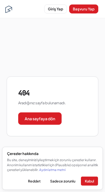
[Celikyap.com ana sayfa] (8, 9)
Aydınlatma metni (52, 170)
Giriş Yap (55, 9)
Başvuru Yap (84, 9)
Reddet (34, 181)
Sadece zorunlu (62, 181)
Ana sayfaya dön (40, 118)
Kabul (89, 181)
